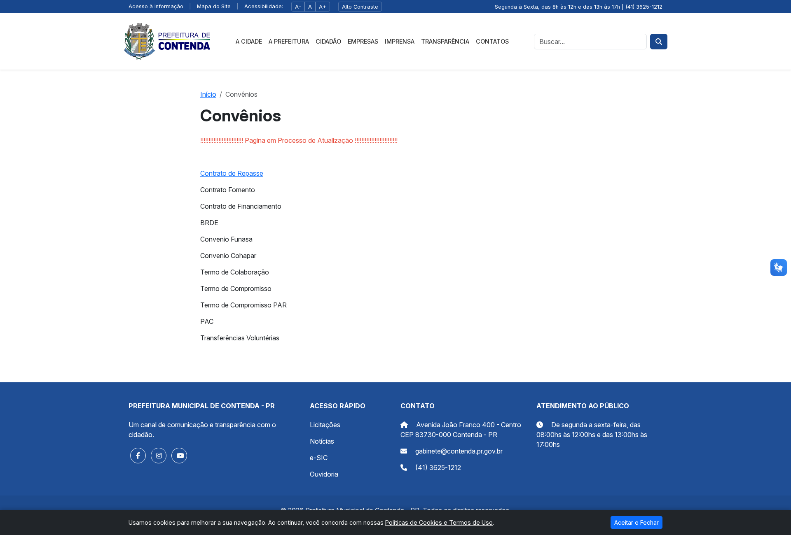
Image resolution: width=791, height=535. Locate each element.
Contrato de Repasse (231, 173)
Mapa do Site (214, 6)
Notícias (322, 441)
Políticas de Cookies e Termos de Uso (439, 522)
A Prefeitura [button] (289, 41)
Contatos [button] (492, 41)
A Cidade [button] (249, 41)
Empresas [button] (363, 41)
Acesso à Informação (156, 6)
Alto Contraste (360, 7)
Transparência (445, 41)
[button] (138, 455)
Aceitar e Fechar (636, 522)
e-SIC (319, 458)
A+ (322, 7)
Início (208, 94)
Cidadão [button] (328, 41)
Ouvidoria (324, 474)
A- (298, 7)
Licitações (325, 425)
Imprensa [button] (399, 41)
